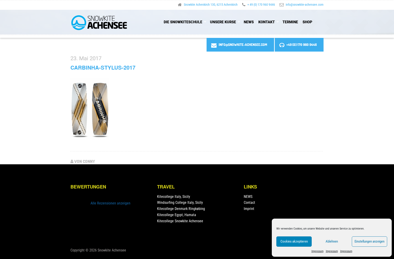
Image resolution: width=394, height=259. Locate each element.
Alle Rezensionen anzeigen (110, 203)
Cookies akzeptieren (294, 241)
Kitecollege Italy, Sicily (173, 196)
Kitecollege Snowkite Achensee (180, 221)
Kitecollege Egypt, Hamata (176, 215)
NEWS (249, 22)
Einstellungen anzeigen (369, 241)
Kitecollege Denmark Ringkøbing (181, 209)
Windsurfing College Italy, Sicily (180, 202)
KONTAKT (266, 22)
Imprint (249, 209)
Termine (290, 22)
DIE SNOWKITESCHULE (183, 22)
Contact (249, 202)
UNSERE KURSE (223, 22)
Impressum (317, 251)
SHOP (307, 22)
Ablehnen (332, 241)
